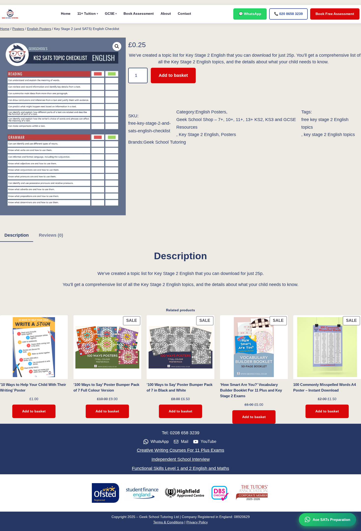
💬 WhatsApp (250, 14)
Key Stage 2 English (199, 134)
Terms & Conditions (168, 522)
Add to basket (173, 75)
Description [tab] (16, 235)
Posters (18, 29)
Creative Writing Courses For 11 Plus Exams (180, 450)
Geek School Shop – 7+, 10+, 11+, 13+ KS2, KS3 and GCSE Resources (236, 123)
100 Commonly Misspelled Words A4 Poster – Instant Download (324, 387)
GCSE (109, 13)
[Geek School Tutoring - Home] (10, 14)
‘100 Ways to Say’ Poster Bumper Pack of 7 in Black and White (179, 387)
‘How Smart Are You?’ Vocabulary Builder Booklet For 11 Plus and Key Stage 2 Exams (251, 390)
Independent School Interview (181, 459)
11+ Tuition (86, 13)
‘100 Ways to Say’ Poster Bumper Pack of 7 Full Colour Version (106, 387)
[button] (116, 46)
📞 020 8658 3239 (288, 14)
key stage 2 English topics (329, 134)
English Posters (39, 29)
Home (65, 13)
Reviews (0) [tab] (51, 235)
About (166, 13)
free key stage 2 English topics (324, 123)
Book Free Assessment (335, 14)
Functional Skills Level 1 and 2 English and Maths (180, 468)
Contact (184, 13)
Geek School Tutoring (164, 142)
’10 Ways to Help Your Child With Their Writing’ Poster (33, 387)
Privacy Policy (197, 522)
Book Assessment (139, 13)
